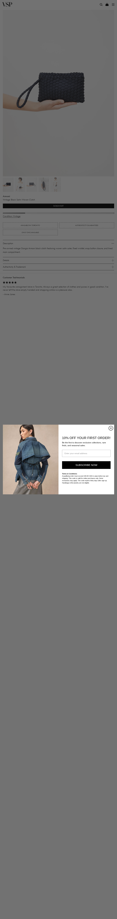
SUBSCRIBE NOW (86, 465)
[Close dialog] (111, 428)
